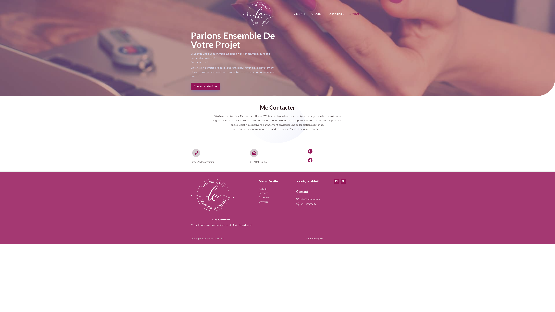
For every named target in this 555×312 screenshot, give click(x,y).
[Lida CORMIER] (259, 14)
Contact (355, 14)
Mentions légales (314, 238)
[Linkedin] (343, 181)
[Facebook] (336, 181)
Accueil (300, 14)
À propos (336, 14)
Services (317, 14)
